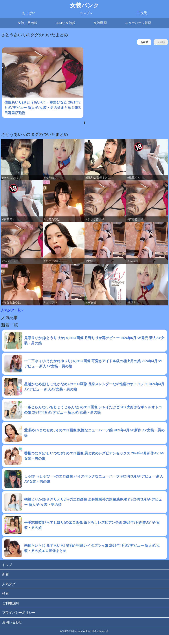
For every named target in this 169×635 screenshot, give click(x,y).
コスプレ (86, 13)
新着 (5, 574)
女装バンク (84, 5)
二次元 (142, 13)
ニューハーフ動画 (138, 23)
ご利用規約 (10, 603)
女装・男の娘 (27, 23)
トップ (7, 565)
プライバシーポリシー (18, 612)
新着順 (144, 42)
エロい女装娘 (65, 23)
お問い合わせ (12, 622)
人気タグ (8, 584)
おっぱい (28, 13)
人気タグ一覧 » (12, 310)
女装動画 (100, 23)
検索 (5, 593)
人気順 (161, 42)
